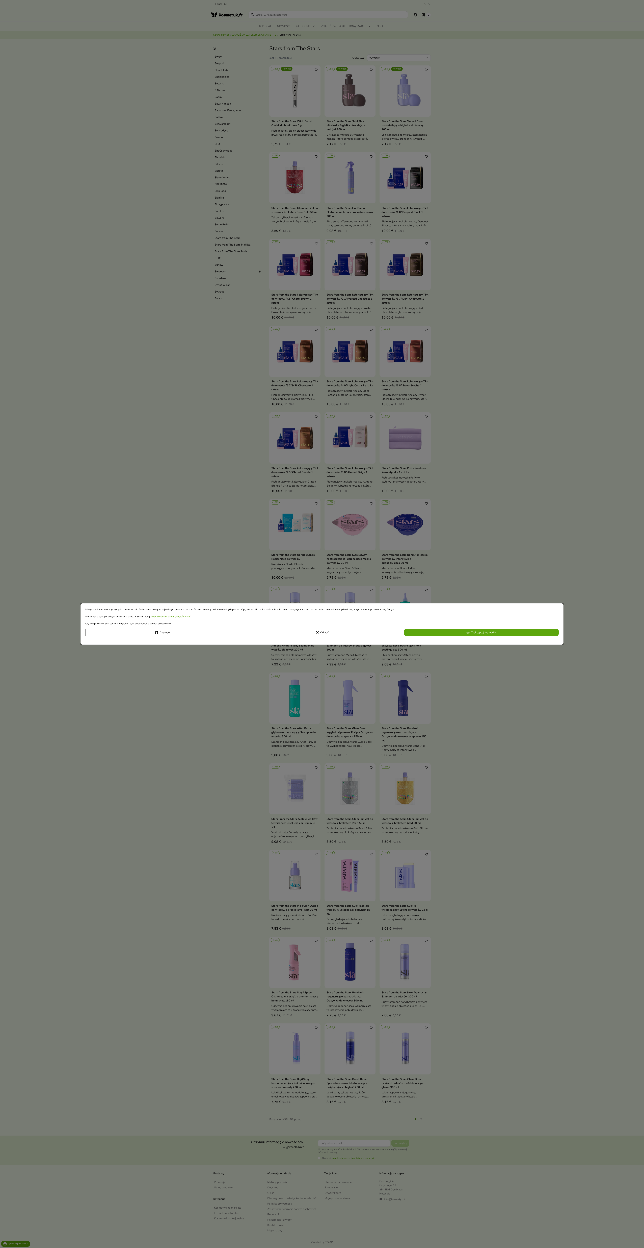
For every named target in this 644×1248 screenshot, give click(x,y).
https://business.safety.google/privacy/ (170, 616)
